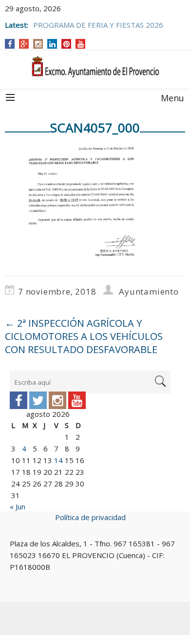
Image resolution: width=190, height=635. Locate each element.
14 (58, 460)
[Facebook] (10, 44)
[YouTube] (80, 44)
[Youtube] (77, 400)
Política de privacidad (90, 517)
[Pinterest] (66, 44)
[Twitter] (38, 400)
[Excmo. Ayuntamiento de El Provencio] (95, 67)
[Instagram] (38, 44)
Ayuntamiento (149, 291)
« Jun (17, 506)
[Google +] (23, 44)
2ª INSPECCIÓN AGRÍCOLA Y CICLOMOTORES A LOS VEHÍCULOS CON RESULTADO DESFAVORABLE (84, 336)
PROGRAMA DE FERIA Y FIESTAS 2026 (98, 25)
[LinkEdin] (52, 44)
